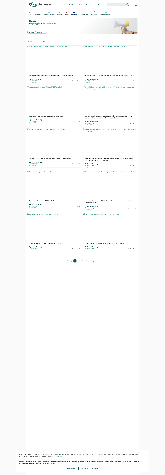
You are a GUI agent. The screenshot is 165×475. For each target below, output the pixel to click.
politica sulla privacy (57, 456)
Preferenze (95, 468)
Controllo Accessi (49, 14)
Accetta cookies (71, 468)
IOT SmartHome (84, 14)
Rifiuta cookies (84, 468)
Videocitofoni (38, 14)
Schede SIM (94, 14)
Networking (74, 14)
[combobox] (118, 4)
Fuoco (66, 14)
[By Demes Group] (40, 5)
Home (32, 32)
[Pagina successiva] (93, 261)
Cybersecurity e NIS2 (105, 14)
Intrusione (59, 14)
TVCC (29, 14)
